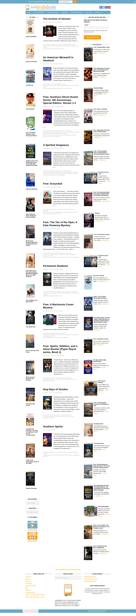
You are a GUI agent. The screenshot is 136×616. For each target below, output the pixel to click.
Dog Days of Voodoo (55, 389)
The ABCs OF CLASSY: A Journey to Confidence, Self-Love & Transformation (32, 432)
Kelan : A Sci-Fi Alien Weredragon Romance (100, 297)
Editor (53, 430)
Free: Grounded (52, 183)
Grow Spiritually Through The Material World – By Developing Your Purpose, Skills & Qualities (101, 488)
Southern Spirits (53, 426)
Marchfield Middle (103, 506)
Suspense (58, 133)
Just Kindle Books (57, 22)
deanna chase (64, 379)
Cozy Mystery (46, 173)
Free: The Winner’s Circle (100, 339)
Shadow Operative (31, 488)
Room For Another (31, 61)
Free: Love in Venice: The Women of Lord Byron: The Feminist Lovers (101, 526)
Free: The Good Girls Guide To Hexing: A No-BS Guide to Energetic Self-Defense (101, 194)
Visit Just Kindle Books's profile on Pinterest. (68, 569)
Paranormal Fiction (69, 44)
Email (87, 25)
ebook (70, 379)
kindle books (59, 46)
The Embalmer (30, 109)
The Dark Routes (99, 443)
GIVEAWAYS (65, 12)
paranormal (75, 334)
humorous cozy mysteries (57, 334)
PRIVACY (28, 590)
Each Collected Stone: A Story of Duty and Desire (31, 215)
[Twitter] (103, 7)
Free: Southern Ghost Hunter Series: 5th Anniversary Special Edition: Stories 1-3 (60, 100)
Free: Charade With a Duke (102, 47)
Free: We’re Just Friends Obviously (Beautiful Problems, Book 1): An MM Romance (32, 273)
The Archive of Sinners (57, 18)
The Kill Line (29, 85)
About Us (28, 579)
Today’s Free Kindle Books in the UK (35, 597)
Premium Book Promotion (90, 579)
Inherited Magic (98, 88)
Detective (52, 46)
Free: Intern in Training (100, 109)
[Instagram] (106, 7)
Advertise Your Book (31, 585)
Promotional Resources (90, 576)
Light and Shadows (31, 189)
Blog (27, 588)
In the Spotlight (59, 44)
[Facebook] (100, 7)
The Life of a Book (98, 275)
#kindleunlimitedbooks (56, 172)
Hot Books (58, 291)
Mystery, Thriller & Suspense (63, 130)
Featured (52, 44)
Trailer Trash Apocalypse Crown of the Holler (32, 461)
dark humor (53, 85)
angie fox (52, 132)
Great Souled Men (31, 36)
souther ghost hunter (49, 133)
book (51, 379)
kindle (74, 379)
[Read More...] (102, 53)
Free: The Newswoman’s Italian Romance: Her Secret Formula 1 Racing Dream (101, 466)
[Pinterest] (109, 7)
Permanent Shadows (55, 265)
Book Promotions (76, 12)
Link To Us (28, 581)
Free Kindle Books (53, 12)
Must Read (88, 12)
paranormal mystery (68, 46)
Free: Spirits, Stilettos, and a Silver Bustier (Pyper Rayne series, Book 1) (60, 349)
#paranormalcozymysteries (70, 172)
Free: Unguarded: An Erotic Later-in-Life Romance (101, 130)
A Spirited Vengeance (56, 145)
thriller (64, 133)
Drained (97, 213)
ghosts (67, 455)
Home (28, 12)
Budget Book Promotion (90, 581)
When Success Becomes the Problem (30, 378)
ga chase (67, 416)
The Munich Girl (98, 423)
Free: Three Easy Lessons (102, 234)
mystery (65, 132)
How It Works (29, 583)
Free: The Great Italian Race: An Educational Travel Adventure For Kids (101, 152)
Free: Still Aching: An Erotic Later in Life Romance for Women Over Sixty (101, 70)
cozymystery (54, 173)
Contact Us (98, 12)
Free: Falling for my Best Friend (31, 301)
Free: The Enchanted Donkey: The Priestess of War (101, 404)
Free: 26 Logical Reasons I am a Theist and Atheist (31, 134)
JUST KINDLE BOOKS (53, 7)
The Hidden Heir (31, 327)
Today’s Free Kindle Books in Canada (35, 594)
